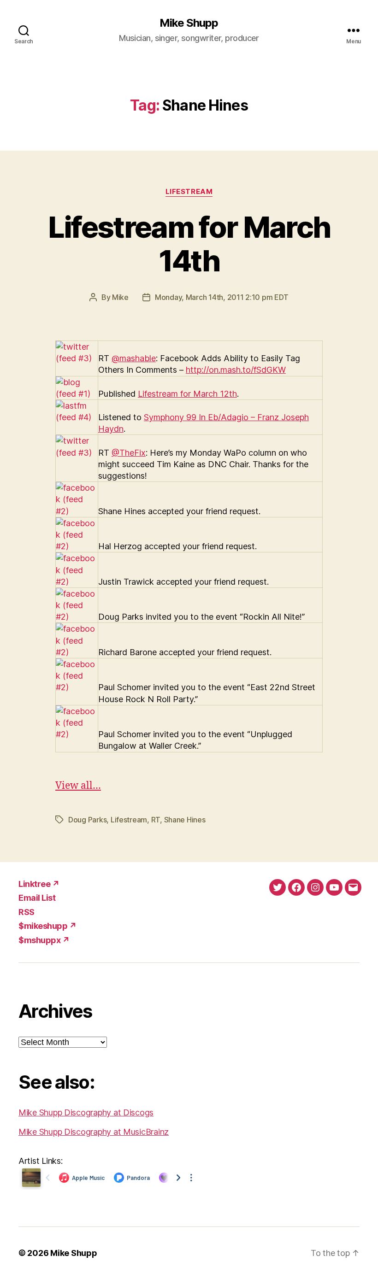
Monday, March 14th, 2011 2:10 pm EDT (222, 297)
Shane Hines (185, 819)
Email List (36, 898)
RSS (26, 912)
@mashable (134, 358)
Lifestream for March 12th (187, 394)
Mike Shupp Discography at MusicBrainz (93, 1132)
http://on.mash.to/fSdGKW (236, 370)
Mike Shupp (188, 23)
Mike (120, 297)
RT (155, 819)
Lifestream (189, 192)
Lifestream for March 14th (189, 243)
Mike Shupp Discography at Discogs (86, 1112)
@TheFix (129, 453)
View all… (78, 786)
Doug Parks (87, 819)
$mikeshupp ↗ (47, 926)
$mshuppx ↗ (44, 940)
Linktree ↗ (38, 884)
